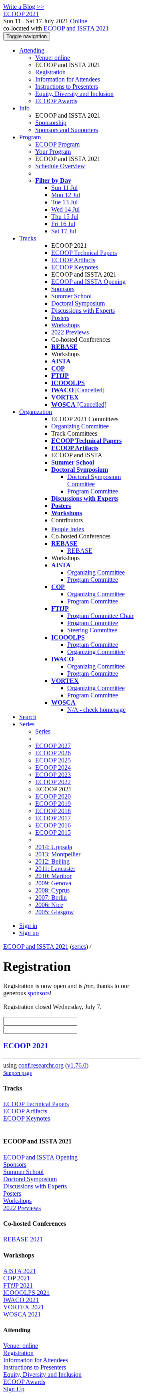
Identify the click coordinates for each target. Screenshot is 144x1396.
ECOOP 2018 (53, 810)
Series (42, 731)
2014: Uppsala (53, 847)
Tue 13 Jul (64, 202)
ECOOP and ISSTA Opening (88, 281)
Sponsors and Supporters (66, 129)
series (79, 946)
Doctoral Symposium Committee (94, 480)
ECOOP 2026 (53, 753)
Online (78, 21)
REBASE (79, 550)
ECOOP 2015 (53, 832)
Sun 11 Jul (64, 187)
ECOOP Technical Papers (84, 252)
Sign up (29, 932)
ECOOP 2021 (25, 1045)
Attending (31, 50)
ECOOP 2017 (53, 818)
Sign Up (13, 1389)
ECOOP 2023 (53, 774)
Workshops (65, 325)
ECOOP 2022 (53, 781)
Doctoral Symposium (78, 303)
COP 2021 (16, 1278)
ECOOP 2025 (53, 760)
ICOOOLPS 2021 (26, 1292)
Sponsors (62, 288)
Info (24, 108)
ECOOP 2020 (53, 796)
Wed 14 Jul (65, 209)
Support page (17, 1073)
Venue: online (52, 57)
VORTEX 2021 (23, 1307)
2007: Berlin (51, 897)
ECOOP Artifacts (73, 260)
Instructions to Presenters (66, 86)
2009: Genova (53, 883)
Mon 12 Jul (65, 195)
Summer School (71, 296)
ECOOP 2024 (53, 767)
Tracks (27, 238)
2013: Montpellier (57, 854)
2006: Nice (49, 904)
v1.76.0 (76, 1065)
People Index (67, 529)
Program (30, 137)
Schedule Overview (60, 166)
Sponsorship (50, 122)
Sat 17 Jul (63, 231)
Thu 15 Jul (64, 216)
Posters (60, 317)
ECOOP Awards (56, 101)
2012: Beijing (52, 861)
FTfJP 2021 (18, 1285)
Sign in (28, 925)
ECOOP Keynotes (74, 267)
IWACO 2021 (21, 1299)
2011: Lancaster (55, 868)
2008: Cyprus (52, 890)
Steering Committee (92, 630)
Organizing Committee (80, 426)
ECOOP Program (57, 144)
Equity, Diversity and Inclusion (74, 93)
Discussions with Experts (83, 310)
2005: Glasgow (54, 912)
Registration (50, 72)
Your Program (53, 151)
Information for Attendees (67, 79)
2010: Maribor (53, 875)
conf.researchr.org (41, 1065)
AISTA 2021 (19, 1271)
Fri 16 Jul (63, 223)
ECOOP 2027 (53, 745)
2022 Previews (70, 332)
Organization (35, 411)
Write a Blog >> (23, 6)
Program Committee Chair (100, 615)
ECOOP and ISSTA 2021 (76, 28)
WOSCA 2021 (22, 1314)
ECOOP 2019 (53, 803)
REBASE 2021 (23, 1239)
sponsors (39, 993)
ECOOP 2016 (53, 825)
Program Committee (92, 491)
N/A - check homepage (96, 709)
